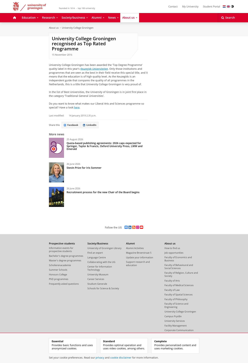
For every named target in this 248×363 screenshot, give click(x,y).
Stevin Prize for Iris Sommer (84, 167)
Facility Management (175, 325)
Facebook (72, 125)
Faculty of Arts (172, 280)
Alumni (130, 243)
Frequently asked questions (64, 283)
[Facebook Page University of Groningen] (126, 227)
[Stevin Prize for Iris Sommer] (56, 172)
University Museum (97, 274)
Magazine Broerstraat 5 (138, 252)
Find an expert (95, 252)
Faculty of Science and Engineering (176, 305)
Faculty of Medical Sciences (179, 285)
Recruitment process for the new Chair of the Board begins (103, 192)
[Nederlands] (224, 6)
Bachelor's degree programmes (66, 255)
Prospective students (62, 243)
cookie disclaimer (120, 357)
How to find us (172, 248)
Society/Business (97, 243)
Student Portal (211, 6)
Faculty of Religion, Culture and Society (181, 274)
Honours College (58, 274)
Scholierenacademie (60, 265)
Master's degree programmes (65, 260)
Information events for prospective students (61, 249)
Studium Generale (97, 283)
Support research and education (138, 263)
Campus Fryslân (173, 316)
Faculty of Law (172, 290)
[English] (228, 6)
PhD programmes (58, 279)
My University (190, 6)
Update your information (139, 257)
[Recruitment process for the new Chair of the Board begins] (56, 197)
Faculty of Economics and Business (178, 259)
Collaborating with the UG (101, 262)
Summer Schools (58, 269)
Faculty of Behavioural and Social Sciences (178, 266)
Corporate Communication (179, 330)
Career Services (95, 279)
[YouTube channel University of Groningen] (141, 227)
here (77, 107)
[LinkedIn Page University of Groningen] (129, 227)
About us (54, 27)
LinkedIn (91, 125)
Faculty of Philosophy (175, 299)
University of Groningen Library (104, 248)
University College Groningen (77, 27)
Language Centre (96, 257)
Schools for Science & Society (103, 288)
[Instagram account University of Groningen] (137, 227)
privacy (100, 357)
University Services (174, 320)
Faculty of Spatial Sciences (178, 294)
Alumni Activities (135, 248)
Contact (173, 6)
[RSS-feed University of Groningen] (133, 227)
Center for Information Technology (99, 268)
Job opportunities (173, 252)
